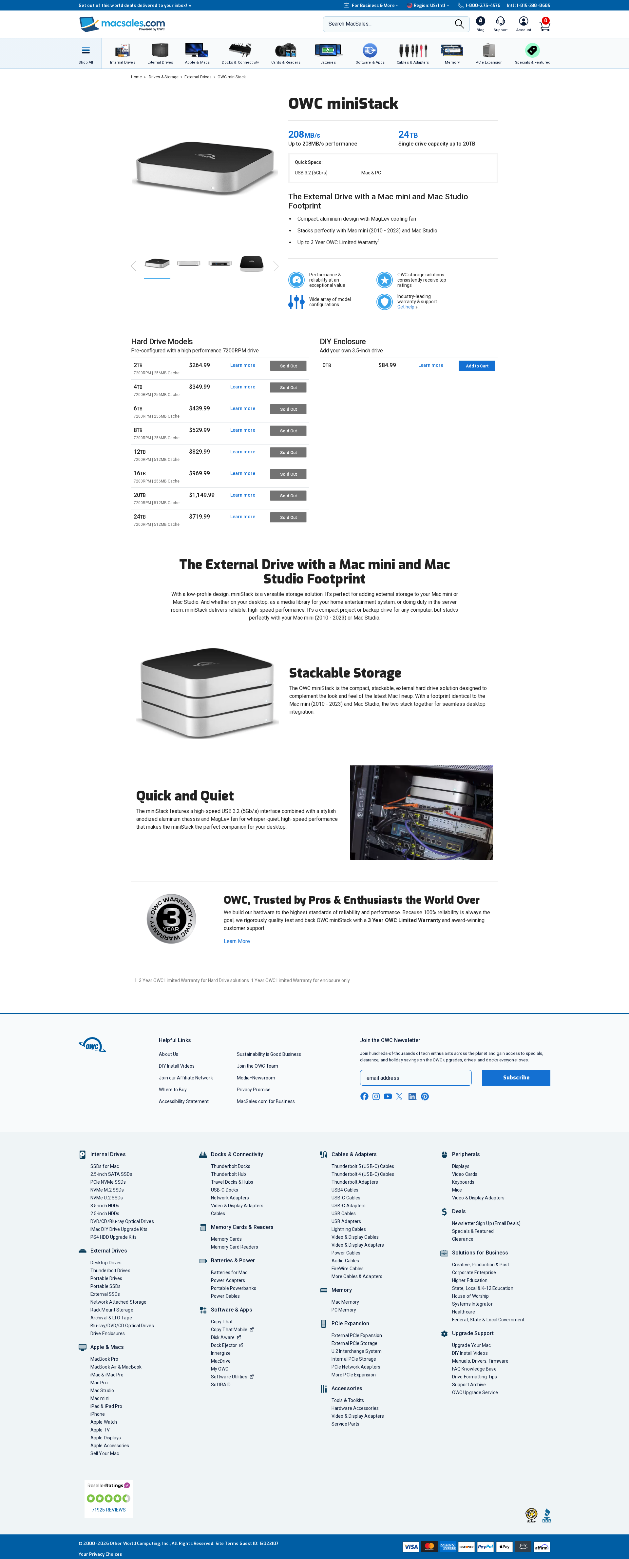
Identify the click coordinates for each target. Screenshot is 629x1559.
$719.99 (199, 516)
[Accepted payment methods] (475, 1546)
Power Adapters (228, 1280)
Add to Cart (477, 366)
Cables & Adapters (354, 1154)
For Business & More (373, 5)
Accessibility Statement (184, 1101)
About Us (168, 1054)
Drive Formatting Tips (474, 1376)
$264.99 (199, 365)
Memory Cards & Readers (242, 1227)
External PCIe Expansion (357, 1335)
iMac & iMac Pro (107, 1374)
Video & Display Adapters (237, 1205)
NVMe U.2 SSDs (106, 1197)
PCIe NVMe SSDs (108, 1182)
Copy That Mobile (229, 1329)
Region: (430, 5)
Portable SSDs (105, 1286)
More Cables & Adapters (357, 1276)
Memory (342, 1290)
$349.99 (199, 386)
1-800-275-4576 (483, 5)
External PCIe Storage (354, 1343)
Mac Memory (345, 1302)
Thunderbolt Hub (228, 1174)
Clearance (462, 1239)
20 (157, 498)
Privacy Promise (254, 1089)
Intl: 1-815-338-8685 (528, 5)
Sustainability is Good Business (269, 1054)
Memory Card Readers (234, 1247)
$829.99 (199, 451)
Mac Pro (99, 1382)
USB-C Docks (224, 1190)
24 (157, 520)
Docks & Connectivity (237, 1154)
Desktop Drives (106, 1262)
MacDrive (221, 1361)
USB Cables (344, 1213)
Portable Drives (106, 1278)
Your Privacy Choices (100, 1554)
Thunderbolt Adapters (355, 1182)
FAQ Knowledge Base (474, 1369)
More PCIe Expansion (354, 1374)
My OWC (220, 1369)
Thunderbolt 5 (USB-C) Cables (363, 1166)
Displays (460, 1166)
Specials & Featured (473, 1231)
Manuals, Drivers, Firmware (480, 1361)
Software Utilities (229, 1376)
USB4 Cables (345, 1190)
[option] (205, 169)
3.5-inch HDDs (104, 1205)
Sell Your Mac (104, 1453)
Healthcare (463, 1311)
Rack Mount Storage (111, 1309)
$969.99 (199, 473)
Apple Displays (105, 1437)
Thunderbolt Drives (110, 1270)
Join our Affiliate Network (186, 1077)
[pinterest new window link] (425, 1096)
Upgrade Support (473, 1333)
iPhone (97, 1414)
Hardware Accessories (355, 1408)
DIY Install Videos (177, 1066)
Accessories (347, 1388)
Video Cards (464, 1174)
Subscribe (516, 1077)
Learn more (242, 365)
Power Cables (225, 1296)
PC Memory (344, 1309)
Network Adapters (230, 1197)
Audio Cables (345, 1260)
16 (157, 476)
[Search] (459, 24)
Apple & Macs (107, 1347)
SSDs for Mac (104, 1166)
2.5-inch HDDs (104, 1213)
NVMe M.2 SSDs (107, 1190)
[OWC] (122, 24)
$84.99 (387, 365)
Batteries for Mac (229, 1272)
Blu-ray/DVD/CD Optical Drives (122, 1325)
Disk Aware (223, 1337)
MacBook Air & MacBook (116, 1367)
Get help (407, 307)
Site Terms (227, 1543)
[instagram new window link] (376, 1096)
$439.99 (199, 408)
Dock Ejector (224, 1345)
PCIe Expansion (351, 1323)
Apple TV (100, 1429)
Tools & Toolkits (348, 1400)
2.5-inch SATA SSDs (111, 1174)
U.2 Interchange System (357, 1351)
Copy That (222, 1321)
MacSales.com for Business (266, 1101)
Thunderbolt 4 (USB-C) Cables (363, 1174)
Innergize (221, 1353)
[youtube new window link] (388, 1096)
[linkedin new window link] (413, 1096)
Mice (457, 1190)
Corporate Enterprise (474, 1272)
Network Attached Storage (118, 1302)
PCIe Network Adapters (356, 1367)
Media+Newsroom (256, 1077)
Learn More (237, 941)
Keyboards (463, 1182)
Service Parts (345, 1424)
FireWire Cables (348, 1268)
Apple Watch (103, 1422)
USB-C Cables (346, 1197)
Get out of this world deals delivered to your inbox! (135, 5)
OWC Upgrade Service (475, 1392)
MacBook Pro (104, 1359)
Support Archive (469, 1384)
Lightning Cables (349, 1229)
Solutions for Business (480, 1253)
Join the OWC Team (257, 1066)
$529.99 (199, 429)
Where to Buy (173, 1089)
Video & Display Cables (355, 1237)
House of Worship (470, 1296)
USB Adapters (346, 1221)
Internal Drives (108, 1154)
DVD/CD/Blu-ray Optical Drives (122, 1221)
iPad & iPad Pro (106, 1406)
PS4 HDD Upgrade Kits (113, 1237)
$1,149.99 (202, 494)
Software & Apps (231, 1310)
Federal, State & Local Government (488, 1319)
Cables (218, 1213)
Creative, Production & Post (480, 1264)
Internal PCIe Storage (354, 1359)
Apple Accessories (109, 1445)
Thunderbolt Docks (231, 1166)
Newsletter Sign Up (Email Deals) (486, 1223)
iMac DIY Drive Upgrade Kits (118, 1229)
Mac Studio (102, 1390)
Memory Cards (226, 1239)
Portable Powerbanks (233, 1288)
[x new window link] (400, 1096)
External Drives (108, 1251)
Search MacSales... (350, 24)
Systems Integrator (472, 1304)
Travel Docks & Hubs (232, 1182)
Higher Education (469, 1280)
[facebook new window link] (364, 1096)
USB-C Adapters (349, 1205)
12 (157, 455)
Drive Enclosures (107, 1333)
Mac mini (99, 1398)
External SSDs (105, 1294)
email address (383, 1078)
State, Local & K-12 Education (482, 1288)
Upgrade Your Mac (471, 1345)
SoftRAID (221, 1384)
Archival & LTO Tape (111, 1317)
